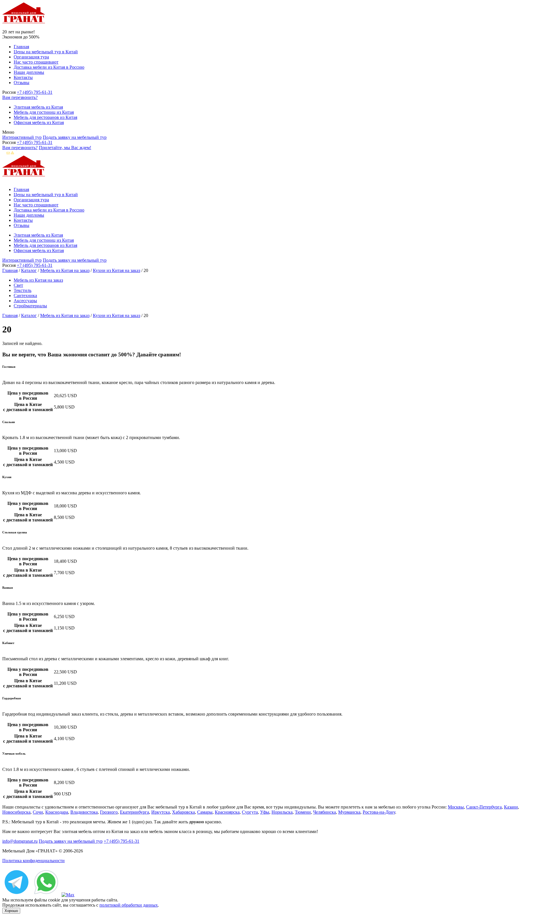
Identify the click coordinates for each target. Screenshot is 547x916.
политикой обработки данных (128, 905)
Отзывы (21, 82)
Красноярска (227, 812)
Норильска (282, 812)
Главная (21, 46)
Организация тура (31, 56)
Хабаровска (183, 812)
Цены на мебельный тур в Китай (46, 51)
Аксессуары (25, 300)
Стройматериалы (30, 305)
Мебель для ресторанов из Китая (45, 117)
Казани (511, 807)
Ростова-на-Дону (379, 812)
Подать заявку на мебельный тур (75, 137)
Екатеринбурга (134, 812)
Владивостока (84, 812)
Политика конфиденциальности (33, 860)
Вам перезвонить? (20, 97)
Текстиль (22, 290)
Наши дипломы (29, 72)
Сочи (38, 812)
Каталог (29, 270)
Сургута (250, 812)
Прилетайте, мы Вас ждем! (65, 147)
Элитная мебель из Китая (38, 107)
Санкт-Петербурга (484, 807)
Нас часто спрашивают (36, 62)
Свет (18, 285)
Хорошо (11, 911)
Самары (205, 812)
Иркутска (160, 812)
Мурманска (349, 812)
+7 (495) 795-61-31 (34, 92)
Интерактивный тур (22, 137)
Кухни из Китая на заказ (116, 270)
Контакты (23, 77)
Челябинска (324, 812)
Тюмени (303, 812)
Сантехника (25, 295)
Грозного (109, 812)
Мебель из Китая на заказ (64, 270)
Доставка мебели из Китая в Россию (49, 67)
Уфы (264, 812)
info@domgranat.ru (20, 841)
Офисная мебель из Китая (39, 122)
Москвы (456, 807)
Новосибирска (16, 812)
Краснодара (56, 812)
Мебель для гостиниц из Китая (44, 112)
